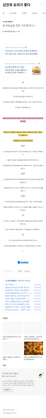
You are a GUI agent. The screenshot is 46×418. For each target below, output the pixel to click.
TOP (41, 411)
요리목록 (13, 13)
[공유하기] (9, 271)
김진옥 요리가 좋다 (16, 4)
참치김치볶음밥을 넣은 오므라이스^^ (17, 293)
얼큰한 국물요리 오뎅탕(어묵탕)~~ (16, 298)
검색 (36, 4)
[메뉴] (41, 4)
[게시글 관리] (12, 271)
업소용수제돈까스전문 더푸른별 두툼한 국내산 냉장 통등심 (16, 67)
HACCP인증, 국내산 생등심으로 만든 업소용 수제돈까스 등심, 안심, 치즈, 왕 (16, 71)
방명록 (24, 13)
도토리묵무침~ (10, 285)
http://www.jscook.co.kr (14, 47)
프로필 (34, 13)
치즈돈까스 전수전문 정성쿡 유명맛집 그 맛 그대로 (22, 50)
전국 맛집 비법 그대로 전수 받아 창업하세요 (21, 53)
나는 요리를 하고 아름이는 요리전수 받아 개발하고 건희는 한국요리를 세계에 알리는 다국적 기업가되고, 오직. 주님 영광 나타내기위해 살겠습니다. (18, 383)
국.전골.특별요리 (11, 280)
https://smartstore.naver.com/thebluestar (21, 64)
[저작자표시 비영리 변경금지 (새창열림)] (27, 271)
